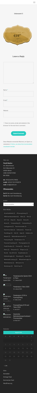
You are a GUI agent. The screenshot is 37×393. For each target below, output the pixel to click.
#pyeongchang (22, 213)
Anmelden (6, 374)
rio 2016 (13, 253)
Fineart (28, 230)
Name (5, 90)
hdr (16, 233)
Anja (13, 220)
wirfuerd (20, 263)
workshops (8, 266)
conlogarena (9, 226)
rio (6, 253)
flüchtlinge (8, 233)
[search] (30, 2)
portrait (19, 246)
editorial (20, 230)
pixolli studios (9, 246)
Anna (26, 220)
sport (27, 256)
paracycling (8, 239)
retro (26, 246)
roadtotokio (23, 253)
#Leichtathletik (9, 213)
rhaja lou (24, 249)
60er (22, 216)
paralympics (20, 239)
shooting (20, 256)
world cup (18, 266)
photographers (24, 243)
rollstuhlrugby (9, 256)
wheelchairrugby (25, 259)
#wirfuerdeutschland (11, 216)
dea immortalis (20, 226)
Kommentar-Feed (8, 380)
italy (22, 233)
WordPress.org (7, 383)
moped (7, 236)
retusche (15, 249)
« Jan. (6, 365)
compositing (15, 223)
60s (29, 216)
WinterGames (9, 263)
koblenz (29, 233)
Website (5, 110)
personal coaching (10, 243)
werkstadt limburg (10, 259)
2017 (6, 220)
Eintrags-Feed (7, 377)
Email (5, 100)
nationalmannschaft (19, 236)
